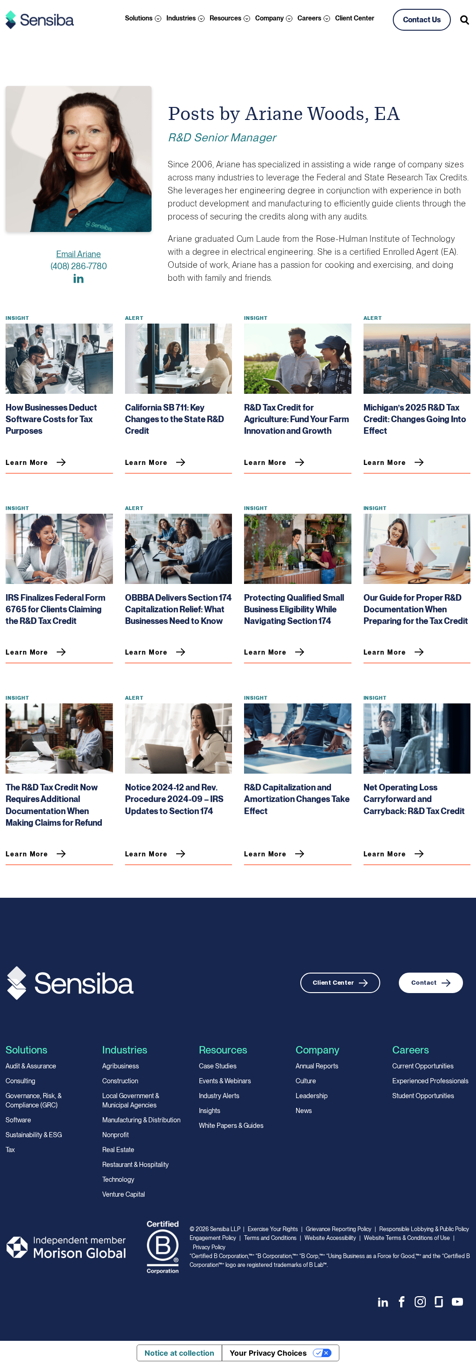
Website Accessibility (330, 1238)
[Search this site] (465, 20)
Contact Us (422, 19)
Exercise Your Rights (273, 1229)
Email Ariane (78, 254)
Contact (424, 982)
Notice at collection (179, 1353)
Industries (181, 18)
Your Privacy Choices (268, 1353)
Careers (309, 18)
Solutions (138, 18)
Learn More (27, 462)
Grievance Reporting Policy (338, 1229)
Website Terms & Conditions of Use (407, 1238)
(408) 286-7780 (79, 266)
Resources (225, 18)
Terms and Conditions (270, 1238)
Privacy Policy (209, 1247)
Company (269, 18)
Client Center (354, 18)
